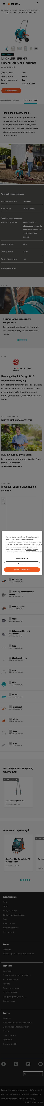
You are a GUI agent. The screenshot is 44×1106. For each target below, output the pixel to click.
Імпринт (39, 552)
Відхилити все (22, 564)
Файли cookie (31, 552)
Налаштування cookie (22, 558)
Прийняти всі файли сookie (22, 570)
